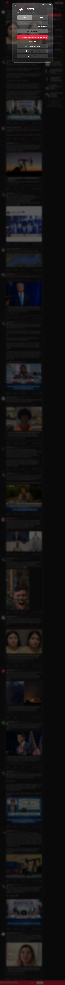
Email (25, 17)
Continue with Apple (33, 51)
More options (33, 56)
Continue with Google (34, 46)
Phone (41, 17)
